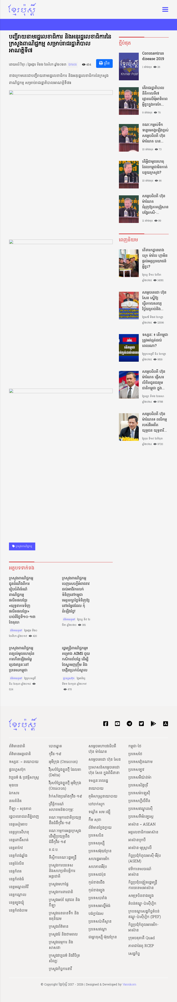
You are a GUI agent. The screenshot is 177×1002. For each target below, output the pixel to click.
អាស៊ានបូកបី (137, 840)
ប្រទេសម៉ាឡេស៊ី (139, 793)
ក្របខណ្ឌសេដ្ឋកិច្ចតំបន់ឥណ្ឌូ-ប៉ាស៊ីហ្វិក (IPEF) (144, 914)
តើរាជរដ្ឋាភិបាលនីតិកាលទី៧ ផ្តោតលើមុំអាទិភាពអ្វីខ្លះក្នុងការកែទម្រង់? (155, 96)
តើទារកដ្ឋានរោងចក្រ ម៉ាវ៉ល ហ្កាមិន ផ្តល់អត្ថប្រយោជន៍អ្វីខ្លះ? (155, 259)
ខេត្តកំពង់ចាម (18, 910)
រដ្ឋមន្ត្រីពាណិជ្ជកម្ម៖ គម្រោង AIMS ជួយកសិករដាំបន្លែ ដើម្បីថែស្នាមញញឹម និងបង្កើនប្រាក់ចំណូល (76, 659)
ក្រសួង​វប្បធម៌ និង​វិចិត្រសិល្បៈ (64, 958)
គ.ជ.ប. (54, 850)
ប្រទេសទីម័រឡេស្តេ (140, 817)
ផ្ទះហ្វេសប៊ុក (68, 678)
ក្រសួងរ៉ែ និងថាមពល (63, 934)
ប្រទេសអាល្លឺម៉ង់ (99, 906)
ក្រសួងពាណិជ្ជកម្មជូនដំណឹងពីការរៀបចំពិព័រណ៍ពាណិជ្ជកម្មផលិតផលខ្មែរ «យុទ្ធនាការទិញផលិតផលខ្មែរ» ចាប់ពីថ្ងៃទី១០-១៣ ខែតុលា (22, 600)
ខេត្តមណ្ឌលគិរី (19, 887)
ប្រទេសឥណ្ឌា (97, 929)
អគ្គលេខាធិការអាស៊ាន (143, 832)
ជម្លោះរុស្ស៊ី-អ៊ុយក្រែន (102, 937)
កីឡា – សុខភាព (20, 809)
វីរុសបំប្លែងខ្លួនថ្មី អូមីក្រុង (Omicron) (65, 785)
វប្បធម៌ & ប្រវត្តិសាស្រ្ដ (24, 777)
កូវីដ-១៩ (55, 754)
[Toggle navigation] (164, 9)
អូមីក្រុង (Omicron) (63, 762)
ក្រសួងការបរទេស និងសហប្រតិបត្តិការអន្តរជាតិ (62, 871)
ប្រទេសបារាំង (97, 898)
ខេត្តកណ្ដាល (17, 895)
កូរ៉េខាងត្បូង (96, 890)
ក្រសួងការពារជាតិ (61, 892)
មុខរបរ (13, 785)
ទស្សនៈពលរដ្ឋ (98, 781)
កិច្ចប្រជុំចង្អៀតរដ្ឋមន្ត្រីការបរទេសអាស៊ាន (142, 885)
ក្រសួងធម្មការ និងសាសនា (61, 945)
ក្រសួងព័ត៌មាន (58, 927)
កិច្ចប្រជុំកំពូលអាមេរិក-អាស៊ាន (143, 927)
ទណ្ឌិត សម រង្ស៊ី (99, 812)
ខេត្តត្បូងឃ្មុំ (16, 903)
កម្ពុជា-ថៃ (134, 746)
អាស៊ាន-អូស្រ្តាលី (140, 848)
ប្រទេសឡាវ (136, 770)
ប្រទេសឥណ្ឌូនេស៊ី (140, 809)
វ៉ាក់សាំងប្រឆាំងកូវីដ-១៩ (65, 796)
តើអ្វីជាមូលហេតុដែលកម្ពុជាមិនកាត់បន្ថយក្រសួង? (155, 167)
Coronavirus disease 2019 (153, 56)
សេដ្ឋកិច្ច (134, 954)
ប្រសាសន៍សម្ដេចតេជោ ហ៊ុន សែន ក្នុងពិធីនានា (104, 770)
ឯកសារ (72, 65)
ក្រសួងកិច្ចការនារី (60, 969)
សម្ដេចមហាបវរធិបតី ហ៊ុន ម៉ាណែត (102, 749)
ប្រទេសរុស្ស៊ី (96, 843)
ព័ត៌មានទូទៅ (16, 630)
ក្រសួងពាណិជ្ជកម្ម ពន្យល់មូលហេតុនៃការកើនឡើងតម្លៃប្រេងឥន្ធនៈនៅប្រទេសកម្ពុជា (21, 659)
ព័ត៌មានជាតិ (17, 746)
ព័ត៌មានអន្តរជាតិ (20, 754)
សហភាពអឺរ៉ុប (97, 867)
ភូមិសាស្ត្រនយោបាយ (102, 796)
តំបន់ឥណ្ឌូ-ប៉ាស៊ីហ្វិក (142, 904)
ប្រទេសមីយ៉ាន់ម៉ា (139, 777)
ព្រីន (106, 63)
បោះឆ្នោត (55, 746)
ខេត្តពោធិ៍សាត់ (19, 840)
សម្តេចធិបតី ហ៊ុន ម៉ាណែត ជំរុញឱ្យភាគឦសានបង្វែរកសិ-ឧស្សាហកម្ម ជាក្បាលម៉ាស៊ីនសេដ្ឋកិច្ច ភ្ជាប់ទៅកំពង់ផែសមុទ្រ (155, 204)
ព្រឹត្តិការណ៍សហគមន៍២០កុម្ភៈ (61, 807)
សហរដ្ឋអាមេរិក (98, 859)
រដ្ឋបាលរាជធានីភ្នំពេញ (24, 817)
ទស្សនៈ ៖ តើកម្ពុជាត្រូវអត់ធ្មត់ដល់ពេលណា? (155, 340)
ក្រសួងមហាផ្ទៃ (58, 884)
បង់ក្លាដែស (95, 914)
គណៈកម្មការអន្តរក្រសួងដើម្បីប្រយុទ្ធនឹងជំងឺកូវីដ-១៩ (65, 836)
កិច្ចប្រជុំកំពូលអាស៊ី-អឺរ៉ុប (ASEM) (144, 858)
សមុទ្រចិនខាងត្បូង (141, 896)
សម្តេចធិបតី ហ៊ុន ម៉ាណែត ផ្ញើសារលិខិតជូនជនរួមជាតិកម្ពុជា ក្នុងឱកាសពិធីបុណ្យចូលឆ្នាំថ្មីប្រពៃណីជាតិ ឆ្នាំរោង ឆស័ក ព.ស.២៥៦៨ (155, 380)
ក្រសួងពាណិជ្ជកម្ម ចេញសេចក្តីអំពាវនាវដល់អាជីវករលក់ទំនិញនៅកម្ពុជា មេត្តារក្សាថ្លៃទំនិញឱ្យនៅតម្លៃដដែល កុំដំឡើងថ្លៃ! (76, 595)
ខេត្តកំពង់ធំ (16, 879)
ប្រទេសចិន (95, 835)
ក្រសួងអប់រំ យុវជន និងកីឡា (64, 902)
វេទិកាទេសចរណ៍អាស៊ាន (139, 872)
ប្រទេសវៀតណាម (140, 762)
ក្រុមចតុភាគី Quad (141, 938)
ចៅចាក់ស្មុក (96, 804)
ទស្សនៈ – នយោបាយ (23, 762)
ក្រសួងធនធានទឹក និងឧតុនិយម (64, 916)
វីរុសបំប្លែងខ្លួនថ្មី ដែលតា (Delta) (65, 772)
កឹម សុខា (94, 820)
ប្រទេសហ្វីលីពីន (139, 801)
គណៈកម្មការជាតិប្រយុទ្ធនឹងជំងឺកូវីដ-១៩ (65, 820)
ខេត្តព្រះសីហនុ (19, 832)
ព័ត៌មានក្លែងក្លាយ (100, 828)
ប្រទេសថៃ (135, 754)
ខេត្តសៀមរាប (18, 824)
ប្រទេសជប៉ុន (97, 875)
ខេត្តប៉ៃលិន (16, 863)
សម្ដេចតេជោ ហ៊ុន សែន (104, 759)
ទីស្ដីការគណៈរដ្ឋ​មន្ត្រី (63, 858)
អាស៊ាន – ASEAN (142, 824)
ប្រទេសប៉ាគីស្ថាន (100, 921)
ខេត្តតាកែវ (16, 848)
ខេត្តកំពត (15, 871)
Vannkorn (129, 984)
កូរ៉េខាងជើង (96, 882)
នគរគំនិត (15, 801)
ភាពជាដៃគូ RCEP (141, 946)
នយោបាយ (95, 788)
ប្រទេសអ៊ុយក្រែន (100, 851)
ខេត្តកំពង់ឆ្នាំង (18, 856)
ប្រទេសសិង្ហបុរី (138, 785)
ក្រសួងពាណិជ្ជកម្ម (23, 546)
